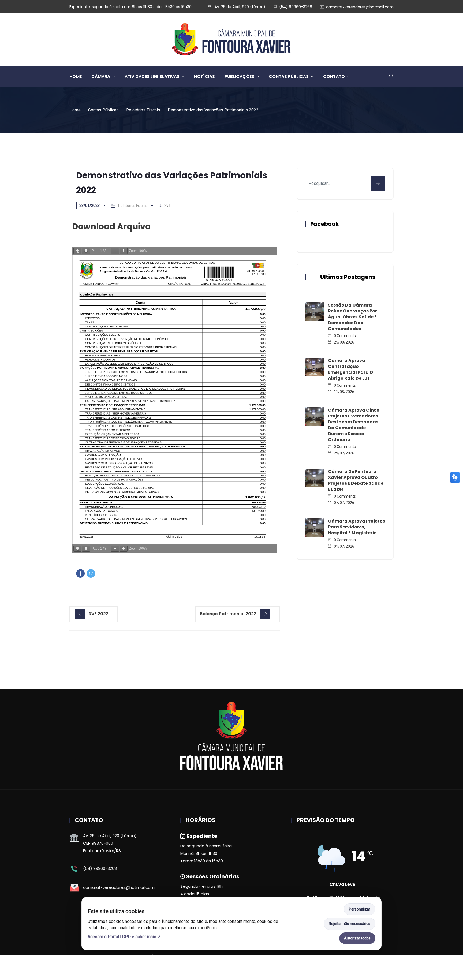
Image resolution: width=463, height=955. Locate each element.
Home (75, 110)
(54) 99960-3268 (295, 6)
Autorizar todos (357, 938)
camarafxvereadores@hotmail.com (360, 7)
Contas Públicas (103, 110)
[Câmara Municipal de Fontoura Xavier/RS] (231, 39)
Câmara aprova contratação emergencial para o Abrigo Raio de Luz (350, 369)
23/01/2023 (89, 205)
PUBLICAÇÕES (239, 76)
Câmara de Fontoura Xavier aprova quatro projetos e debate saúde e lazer (355, 480)
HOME (75, 76)
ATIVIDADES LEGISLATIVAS (152, 76)
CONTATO (334, 76)
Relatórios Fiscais (143, 110)
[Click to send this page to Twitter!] (91, 573)
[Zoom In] (124, 251)
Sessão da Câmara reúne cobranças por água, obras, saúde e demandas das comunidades (352, 317)
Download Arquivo (111, 226)
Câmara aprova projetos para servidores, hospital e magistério (356, 527)
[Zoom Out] (115, 251)
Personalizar (359, 909)
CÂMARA (100, 76)
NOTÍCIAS (204, 76)
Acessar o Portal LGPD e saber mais (122, 936)
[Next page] (86, 251)
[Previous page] (77, 251)
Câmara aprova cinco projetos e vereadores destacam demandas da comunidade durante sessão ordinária (353, 425)
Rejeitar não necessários (349, 924)
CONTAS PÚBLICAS (289, 76)
